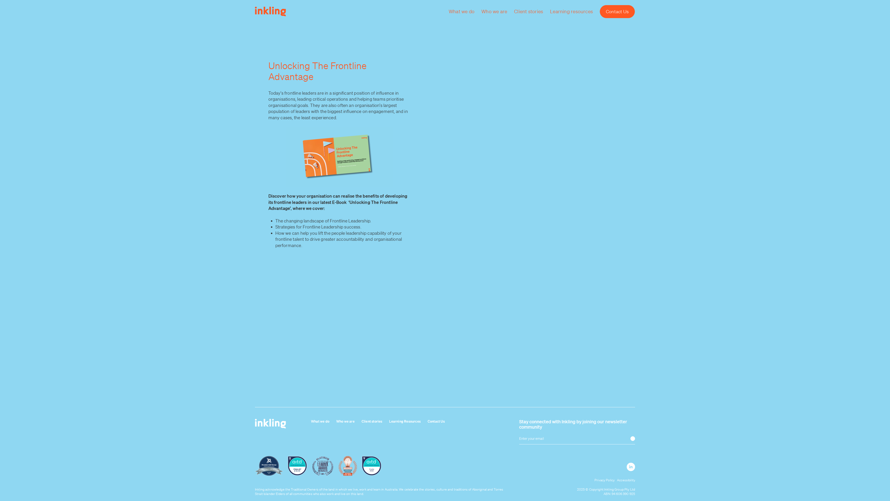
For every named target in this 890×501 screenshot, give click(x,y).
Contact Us (436, 421)
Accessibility (626, 480)
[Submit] (632, 438)
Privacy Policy (604, 480)
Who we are (345, 421)
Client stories (372, 421)
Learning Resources (404, 421)
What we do (320, 421)
